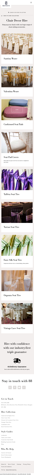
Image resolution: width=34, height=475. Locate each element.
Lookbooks (4, 435)
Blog (2, 444)
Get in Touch (11, 464)
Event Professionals (6, 455)
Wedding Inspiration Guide (8, 442)
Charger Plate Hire (6, 422)
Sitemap (19, 464)
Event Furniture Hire (6, 426)
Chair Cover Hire (5, 418)
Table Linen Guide (6, 437)
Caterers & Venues (6, 452)
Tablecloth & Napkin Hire (8, 415)
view (17, 43)
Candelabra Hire (5, 424)
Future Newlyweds (6, 457)
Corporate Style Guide (7, 439)
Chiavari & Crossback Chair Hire (9, 420)
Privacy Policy (26, 464)
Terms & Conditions (6, 466)
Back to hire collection (11, 15)
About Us (3, 464)
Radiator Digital (11, 470)
